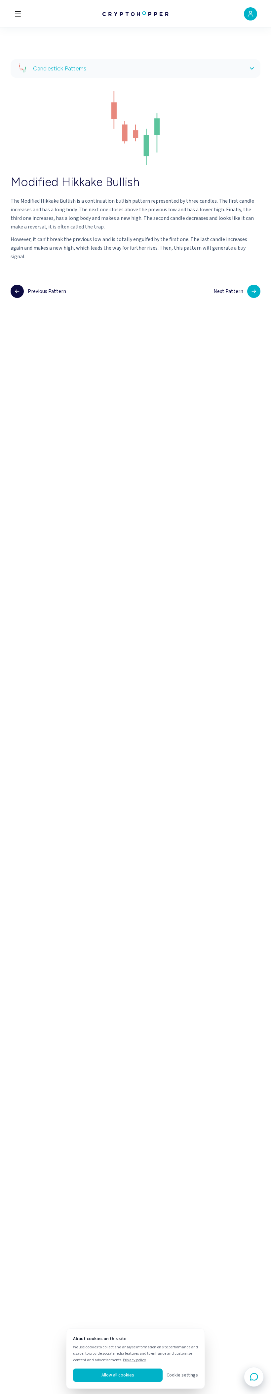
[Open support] (254, 1377)
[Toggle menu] (17, 13)
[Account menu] (250, 13)
